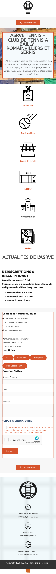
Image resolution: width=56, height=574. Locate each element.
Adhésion (28, 105)
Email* (5, 389)
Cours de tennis (28, 161)
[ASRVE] (28, 6)
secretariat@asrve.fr (14, 330)
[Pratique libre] (28, 121)
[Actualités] (28, 236)
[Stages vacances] (28, 177)
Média (27, 248)
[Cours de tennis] (28, 149)
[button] (28, 22)
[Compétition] (28, 204)
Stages (28, 189)
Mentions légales (28, 566)
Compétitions (28, 216)
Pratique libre (28, 133)
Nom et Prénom (9, 377)
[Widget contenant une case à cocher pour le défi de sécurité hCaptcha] (22, 440)
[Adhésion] (28, 93)
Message (6, 401)
